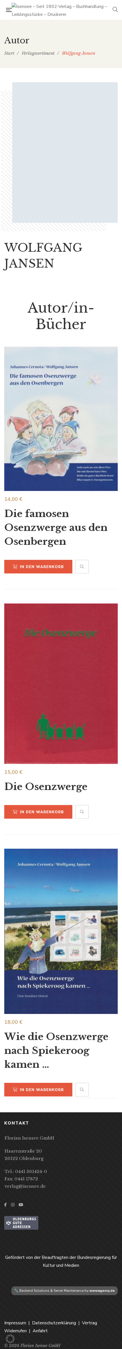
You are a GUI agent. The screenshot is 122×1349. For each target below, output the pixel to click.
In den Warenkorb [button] (42, 566)
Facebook (5, 1205)
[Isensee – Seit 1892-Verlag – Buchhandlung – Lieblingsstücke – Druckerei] (62, 10)
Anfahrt (40, 1331)
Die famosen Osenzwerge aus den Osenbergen (56, 527)
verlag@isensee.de (25, 1186)
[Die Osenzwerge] (61, 683)
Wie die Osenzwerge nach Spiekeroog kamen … (56, 1050)
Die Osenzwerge (45, 787)
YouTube (21, 1205)
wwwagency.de (102, 1290)
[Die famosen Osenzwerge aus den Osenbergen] (61, 419)
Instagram (12, 1205)
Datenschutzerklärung (54, 1323)
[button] (10, 1339)
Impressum (15, 1323)
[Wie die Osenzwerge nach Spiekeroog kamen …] (61, 931)
